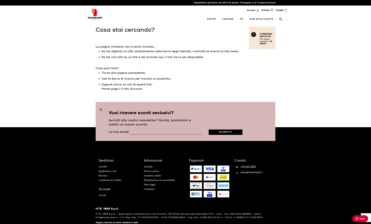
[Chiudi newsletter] (100, 109)
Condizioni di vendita (110, 180)
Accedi (102, 195)
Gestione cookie (152, 175)
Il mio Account (131, 89)
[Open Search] (281, 19)
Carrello (103, 166)
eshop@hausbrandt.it (251, 172)
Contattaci (149, 189)
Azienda (148, 166)
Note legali (150, 184)
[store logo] (95, 14)
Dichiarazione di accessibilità (159, 180)
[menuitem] (212, 19)
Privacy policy (151, 171)
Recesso (103, 175)
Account (251, 10)
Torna (105, 73)
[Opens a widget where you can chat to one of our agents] (360, 219)
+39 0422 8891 (248, 166)
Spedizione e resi (108, 171)
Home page (109, 89)
